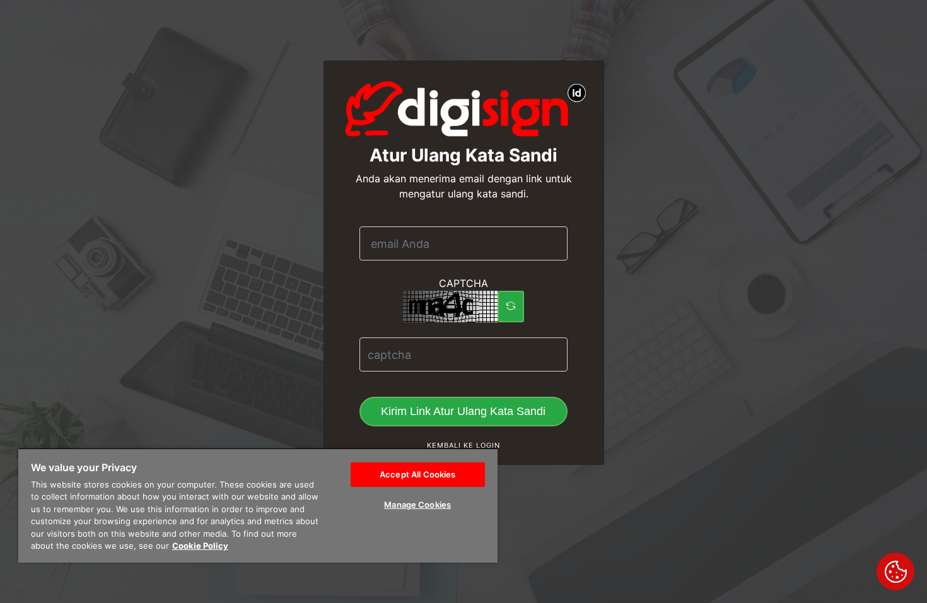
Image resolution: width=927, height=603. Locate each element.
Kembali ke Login (463, 445)
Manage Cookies (417, 505)
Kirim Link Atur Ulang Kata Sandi (463, 411)
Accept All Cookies (417, 474)
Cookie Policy (200, 546)
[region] (258, 505)
